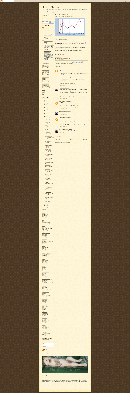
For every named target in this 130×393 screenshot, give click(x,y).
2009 (45, 204)
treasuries (44, 321)
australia (43, 213)
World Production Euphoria (48, 176)
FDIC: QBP (44, 75)
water (43, 334)
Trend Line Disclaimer (46, 17)
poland (43, 293)
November (47, 119)
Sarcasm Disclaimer (45, 18)
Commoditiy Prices (45, 71)
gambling (44, 255)
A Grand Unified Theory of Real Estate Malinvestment (49, 194)
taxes (43, 315)
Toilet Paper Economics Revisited (49, 155)
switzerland (44, 314)
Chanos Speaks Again (48, 156)
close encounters (45, 222)
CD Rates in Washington (46, 68)
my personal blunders (46, 279)
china (43, 221)
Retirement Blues (47, 27)
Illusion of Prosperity (51, 6)
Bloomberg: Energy (45, 65)
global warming (45, 257)
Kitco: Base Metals (45, 80)
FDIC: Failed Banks (45, 74)
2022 (45, 101)
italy (43, 268)
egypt (43, 236)
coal (43, 224)
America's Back (47, 169)
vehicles (43, 325)
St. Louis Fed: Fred (45, 84)
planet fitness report (45, 292)
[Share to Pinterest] (82, 62)
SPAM (43, 309)
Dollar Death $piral (47, 51)
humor (43, 262)
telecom (43, 316)
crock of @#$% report (46, 228)
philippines (44, 290)
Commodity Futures (45, 72)
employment (44, 239)
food (43, 248)
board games (44, 216)
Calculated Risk (47, 40)
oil (42, 285)
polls (43, 294)
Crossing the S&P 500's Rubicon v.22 (49, 131)
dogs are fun (44, 231)
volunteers (44, 332)
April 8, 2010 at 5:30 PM (63, 114)
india (43, 264)
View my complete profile (46, 353)
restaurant (44, 300)
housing (43, 261)
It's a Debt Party (47, 147)
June (45, 126)
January (46, 202)
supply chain (44, 313)
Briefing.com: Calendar (46, 67)
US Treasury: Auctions (46, 86)
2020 (45, 104)
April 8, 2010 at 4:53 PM (63, 108)
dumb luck (44, 234)
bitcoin (43, 215)
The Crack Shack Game (49, 162)
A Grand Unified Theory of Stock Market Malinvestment (49, 191)
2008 (45, 205)
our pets (43, 287)
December (46, 117)
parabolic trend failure (46, 289)
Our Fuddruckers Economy (47, 142)
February (46, 201)
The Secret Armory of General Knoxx (67, 83)
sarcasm (43, 303)
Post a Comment (59, 136)
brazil (43, 217)
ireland (43, 267)
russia (43, 302)
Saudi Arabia (44, 306)
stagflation (44, 310)
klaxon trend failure (45, 270)
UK (43, 323)
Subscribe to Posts (45, 339)
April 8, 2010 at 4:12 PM (63, 85)
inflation (43, 266)
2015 (45, 109)
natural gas (44, 280)
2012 (45, 113)
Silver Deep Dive (47, 52)
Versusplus (44, 93)
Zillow (43, 94)
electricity (44, 237)
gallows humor (45, 254)
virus (43, 329)
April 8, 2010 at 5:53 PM (63, 126)
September (47, 122)
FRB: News (44, 78)
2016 (45, 107)
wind (43, 335)
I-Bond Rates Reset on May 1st (48, 160)
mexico (43, 275)
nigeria (43, 281)
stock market (44, 312)
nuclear (43, 283)
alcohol (43, 211)
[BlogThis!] (76, 62)
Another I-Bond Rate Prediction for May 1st (49, 152)
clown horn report (45, 223)
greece (43, 259)
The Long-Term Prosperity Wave (48, 179)
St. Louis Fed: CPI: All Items (61, 59)
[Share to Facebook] (80, 62)
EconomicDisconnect (64, 88)
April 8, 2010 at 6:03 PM (63, 133)
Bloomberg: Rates (45, 66)
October (46, 120)
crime (43, 227)
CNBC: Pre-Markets (45, 70)
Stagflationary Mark (64, 69)
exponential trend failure (46, 241)
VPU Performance (45, 333)
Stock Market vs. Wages (49, 170)
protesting (44, 296)
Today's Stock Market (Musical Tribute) (48, 139)
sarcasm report (44, 305)
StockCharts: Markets (46, 85)
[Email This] (74, 62)
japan (43, 269)
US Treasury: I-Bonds (46, 87)
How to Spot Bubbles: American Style (48, 172)
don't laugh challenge (46, 233)
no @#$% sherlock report (46, 282)
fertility (43, 243)
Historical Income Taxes (49, 143)
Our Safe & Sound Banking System (48, 150)
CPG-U (43, 226)
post (83, 73)
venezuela (44, 326)
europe (43, 240)
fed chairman (44, 242)
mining (43, 276)
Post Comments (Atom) (65, 142)
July (45, 125)
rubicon (43, 301)
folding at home (45, 247)
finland (43, 244)
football (43, 249)
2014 (45, 110)
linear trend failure (45, 272)
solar (43, 307)
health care (44, 260)
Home (71, 139)
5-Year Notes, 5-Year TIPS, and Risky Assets (49, 137)
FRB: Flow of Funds (45, 77)
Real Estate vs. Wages (48, 174)
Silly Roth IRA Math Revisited (48, 146)
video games (44, 327)
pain (43, 288)
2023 (45, 100)
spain (43, 308)
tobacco (43, 319)
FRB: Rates (44, 79)
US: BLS (43, 90)
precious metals (45, 295)
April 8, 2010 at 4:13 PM (63, 98)
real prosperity (44, 299)
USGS (43, 92)
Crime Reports (44, 73)
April (46, 129)
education (44, 235)
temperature (44, 318)
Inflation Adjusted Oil (48, 158)
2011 (45, 114)
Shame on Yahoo (47, 165)
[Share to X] (78, 62)
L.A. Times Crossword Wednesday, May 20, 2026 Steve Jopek (48, 30)
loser (43, 274)
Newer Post (57, 139)
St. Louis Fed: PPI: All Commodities (62, 58)
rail (43, 298)
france (43, 250)
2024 (45, 98)
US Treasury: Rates (45, 88)
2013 (45, 112)
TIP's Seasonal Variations (49, 163)
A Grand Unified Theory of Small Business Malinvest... (49, 187)
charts (43, 220)
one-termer (44, 286)
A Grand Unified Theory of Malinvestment (49, 184)
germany (44, 256)
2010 (45, 116)
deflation (43, 230)
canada (43, 219)
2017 (45, 106)
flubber (43, 246)
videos (43, 328)
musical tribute (45, 277)
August (46, 123)
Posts (45, 344)
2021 (45, 103)
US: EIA (43, 91)
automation (44, 214)
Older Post (85, 139)
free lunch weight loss (46, 253)
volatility (44, 331)
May (45, 128)
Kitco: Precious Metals (46, 81)
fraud (43, 252)
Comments (46, 346)
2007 (45, 207)
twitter (43, 322)
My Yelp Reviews (45, 83)
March (46, 199)
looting (43, 273)
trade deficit (44, 320)
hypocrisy (44, 263)
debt (43, 229)
